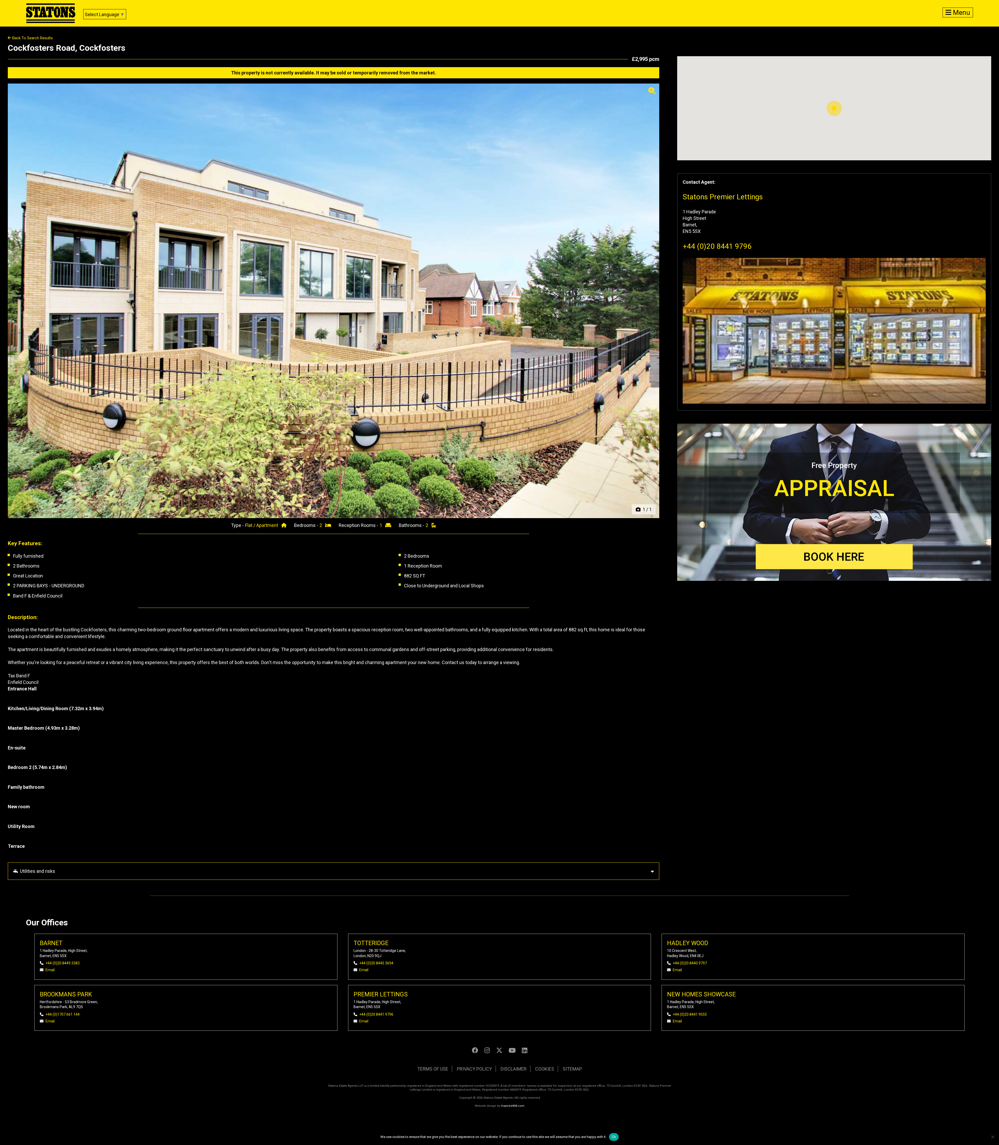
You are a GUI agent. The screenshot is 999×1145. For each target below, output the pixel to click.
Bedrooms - (306, 525)
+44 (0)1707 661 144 (63, 1014)
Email (50, 970)
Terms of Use (432, 1069)
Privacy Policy (474, 1069)
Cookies (544, 1069)
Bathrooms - (412, 525)
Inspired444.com (512, 1106)
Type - (238, 525)
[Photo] (333, 301)
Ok (614, 1137)
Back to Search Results (32, 38)
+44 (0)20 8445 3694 (376, 963)
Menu (960, 12)
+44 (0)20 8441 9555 (690, 1014)
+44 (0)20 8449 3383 (63, 963)
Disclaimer (514, 1069)
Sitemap (572, 1069)
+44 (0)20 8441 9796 (717, 246)
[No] (992, 1137)
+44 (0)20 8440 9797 (690, 963)
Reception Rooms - (359, 525)
